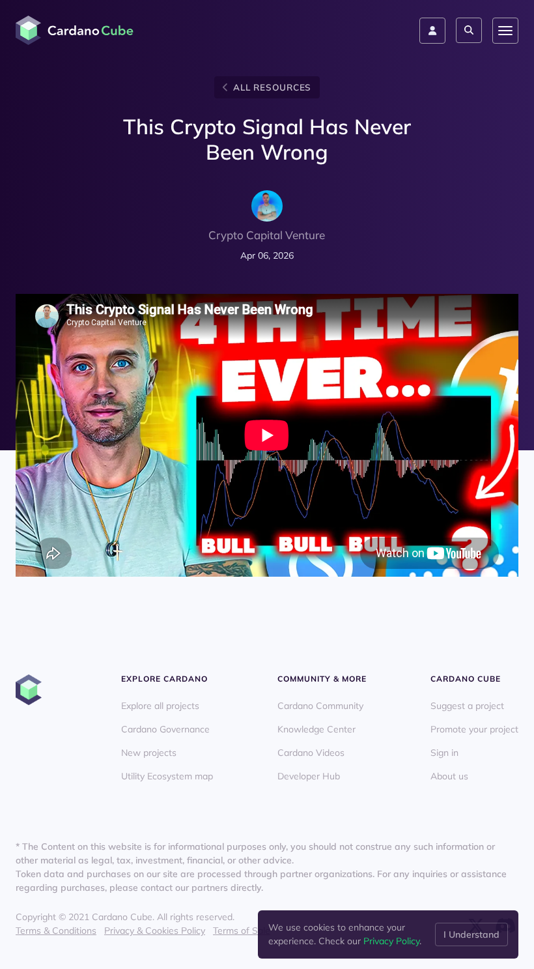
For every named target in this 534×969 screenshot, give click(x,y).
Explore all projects (160, 706)
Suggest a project (467, 706)
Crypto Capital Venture (266, 235)
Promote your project (474, 729)
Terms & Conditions (56, 930)
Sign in (444, 753)
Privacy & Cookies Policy (154, 930)
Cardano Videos (310, 753)
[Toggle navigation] (505, 31)
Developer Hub (308, 776)
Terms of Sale (241, 930)
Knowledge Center (316, 729)
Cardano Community (320, 706)
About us (449, 776)
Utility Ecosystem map (167, 776)
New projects (148, 753)
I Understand (471, 934)
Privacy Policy (391, 941)
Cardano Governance (165, 729)
